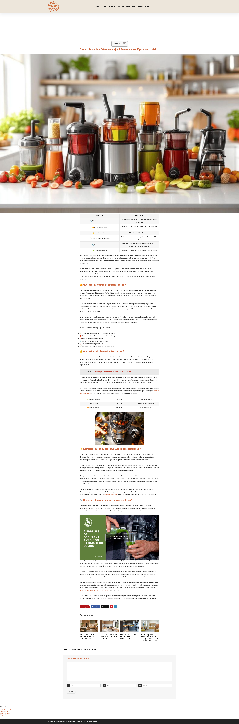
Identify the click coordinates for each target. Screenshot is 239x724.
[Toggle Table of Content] (123, 44)
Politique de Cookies (87, 721)
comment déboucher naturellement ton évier (94, 590)
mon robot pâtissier (110, 494)
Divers (140, 6)
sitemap (95, 721)
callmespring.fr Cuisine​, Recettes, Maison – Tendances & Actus (88, 636)
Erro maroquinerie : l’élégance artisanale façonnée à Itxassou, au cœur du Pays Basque (149, 637)
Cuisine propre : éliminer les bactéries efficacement (129, 636)
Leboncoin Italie (5, 713)
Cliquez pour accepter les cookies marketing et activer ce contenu (119, 537)
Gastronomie (100, 6)
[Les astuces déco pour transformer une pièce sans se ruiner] (109, 621)
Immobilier (130, 6)
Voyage (112, 6)
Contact (148, 6)
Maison (120, 6)
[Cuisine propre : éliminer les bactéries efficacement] (129, 621)
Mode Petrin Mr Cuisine (7, 710)
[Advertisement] (119, 27)
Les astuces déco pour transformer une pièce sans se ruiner (108, 636)
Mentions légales (76, 721)
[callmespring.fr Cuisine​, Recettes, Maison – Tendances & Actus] (89, 621)
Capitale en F (4, 711)
